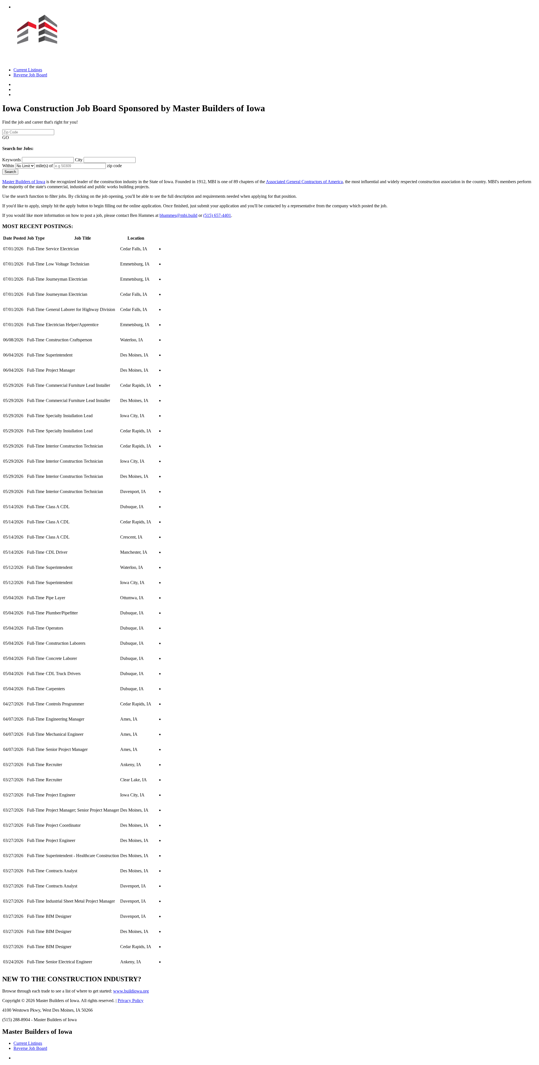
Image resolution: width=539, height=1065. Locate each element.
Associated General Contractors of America (304, 181)
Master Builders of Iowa (23, 181)
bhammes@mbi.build (178, 215)
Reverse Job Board (30, 74)
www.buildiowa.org (131, 991)
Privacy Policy (130, 1000)
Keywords (11, 159)
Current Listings (27, 69)
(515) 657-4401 (217, 215)
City (79, 159)
